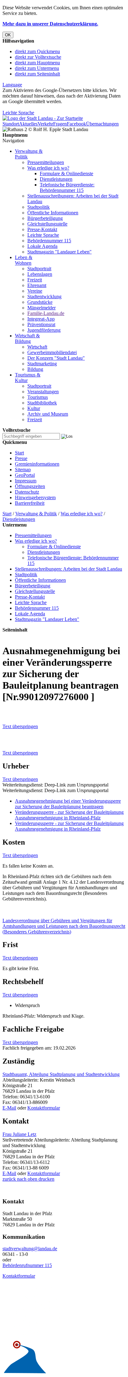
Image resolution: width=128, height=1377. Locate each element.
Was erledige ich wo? (48, 168)
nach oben (26, 1179)
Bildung (35, 369)
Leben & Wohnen (23, 260)
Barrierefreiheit (29, 503)
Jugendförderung (44, 330)
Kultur (33, 408)
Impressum (25, 480)
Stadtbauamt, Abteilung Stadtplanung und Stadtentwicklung (61, 1074)
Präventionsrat (41, 324)
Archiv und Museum (47, 414)
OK (8, 35)
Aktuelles (28, 123)
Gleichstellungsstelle (47, 223)
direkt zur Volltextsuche (38, 57)
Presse (21, 458)
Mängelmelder (41, 307)
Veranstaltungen (43, 391)
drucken (45, 1179)
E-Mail (9, 1107)
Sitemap (23, 469)
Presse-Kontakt (42, 229)
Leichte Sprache (18, 112)
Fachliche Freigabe (33, 1029)
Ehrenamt (36, 285)
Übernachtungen (102, 123)
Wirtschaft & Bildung (27, 338)
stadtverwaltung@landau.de (29, 1248)
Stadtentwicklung (44, 296)
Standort (10, 123)
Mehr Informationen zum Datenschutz (39, 107)
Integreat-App (41, 318)
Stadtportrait (39, 268)
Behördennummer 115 (49, 240)
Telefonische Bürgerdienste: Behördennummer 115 (67, 187)
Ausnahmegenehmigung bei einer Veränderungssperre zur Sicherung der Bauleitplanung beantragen (68, 803)
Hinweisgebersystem (35, 497)
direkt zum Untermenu (37, 68)
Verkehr (45, 123)
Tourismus (37, 397)
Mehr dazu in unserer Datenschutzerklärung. (50, 23)
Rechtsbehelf (22, 982)
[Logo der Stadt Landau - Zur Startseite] (42, 118)
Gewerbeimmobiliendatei (52, 352)
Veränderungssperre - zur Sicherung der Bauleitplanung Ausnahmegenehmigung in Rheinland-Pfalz (69, 814)
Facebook (76, 123)
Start (19, 452)
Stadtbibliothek (42, 402)
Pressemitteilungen (45, 162)
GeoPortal (25, 475)
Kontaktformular (43, 1107)
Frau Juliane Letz (19, 1134)
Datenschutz (27, 492)
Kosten (13, 842)
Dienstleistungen (56, 179)
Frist (10, 945)
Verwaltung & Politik (36, 513)
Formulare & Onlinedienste (66, 173)
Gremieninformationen (37, 464)
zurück (9, 1179)
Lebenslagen (39, 274)
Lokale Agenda (42, 246)
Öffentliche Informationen (52, 212)
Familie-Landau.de (45, 313)
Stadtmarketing (42, 363)
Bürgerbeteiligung (45, 218)
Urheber (16, 766)
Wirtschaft (37, 346)
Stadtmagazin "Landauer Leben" (59, 251)
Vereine (34, 291)
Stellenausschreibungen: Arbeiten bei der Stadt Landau (68, 569)
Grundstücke (40, 302)
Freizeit (34, 279)
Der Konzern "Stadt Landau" (56, 358)
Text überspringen (20, 726)
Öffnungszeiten (30, 486)
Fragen (60, 123)
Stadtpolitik (38, 207)
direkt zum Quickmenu (37, 51)
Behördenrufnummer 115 (27, 1265)
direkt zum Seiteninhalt (37, 73)
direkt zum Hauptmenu (37, 62)
